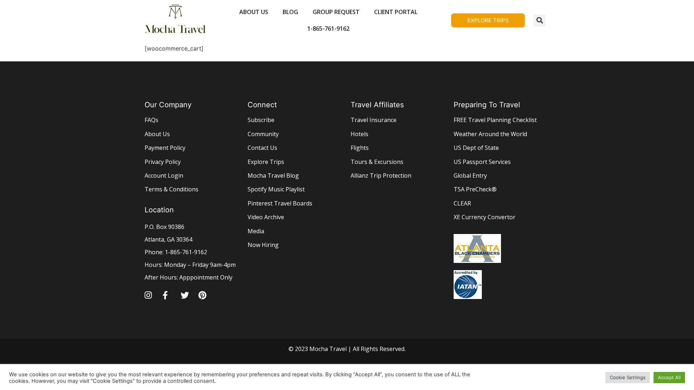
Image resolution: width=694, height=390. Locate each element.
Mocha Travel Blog (273, 175)
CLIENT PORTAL (395, 12)
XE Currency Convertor (484, 217)
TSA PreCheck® (475, 189)
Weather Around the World (490, 134)
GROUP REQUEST (336, 12)
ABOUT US (253, 12)
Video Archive (266, 217)
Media (256, 231)
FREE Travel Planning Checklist (495, 120)
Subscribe (261, 120)
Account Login (164, 175)
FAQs (151, 120)
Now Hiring (263, 245)
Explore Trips (266, 162)
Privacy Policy (163, 162)
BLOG (290, 12)
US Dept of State (476, 148)
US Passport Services (482, 162)
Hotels (359, 134)
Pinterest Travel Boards (280, 203)
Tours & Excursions (377, 162)
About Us (157, 134)
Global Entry (470, 175)
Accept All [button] (669, 377)
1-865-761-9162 (328, 28)
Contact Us (262, 148)
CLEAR (462, 203)
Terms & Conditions (171, 189)
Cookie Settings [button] (628, 377)
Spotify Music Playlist (276, 189)
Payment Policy (165, 148)
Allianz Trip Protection (381, 175)
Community (263, 134)
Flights (360, 148)
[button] (539, 20)
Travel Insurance (374, 120)
